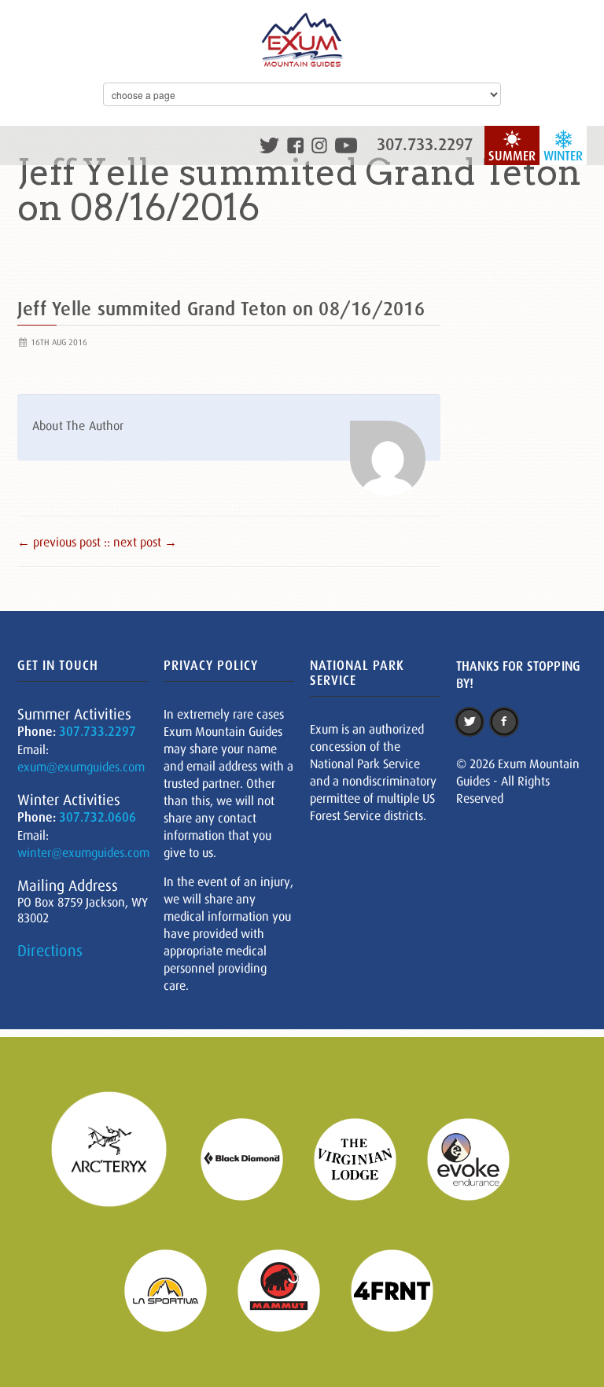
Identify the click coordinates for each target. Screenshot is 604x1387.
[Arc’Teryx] (119, 1157)
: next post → (142, 542)
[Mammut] (288, 1289)
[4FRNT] (402, 1289)
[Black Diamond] (251, 1157)
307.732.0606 (97, 817)
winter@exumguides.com (83, 852)
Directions (50, 950)
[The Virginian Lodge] (365, 1157)
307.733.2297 (425, 144)
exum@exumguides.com (81, 767)
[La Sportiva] (175, 1289)
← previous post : (62, 542)
